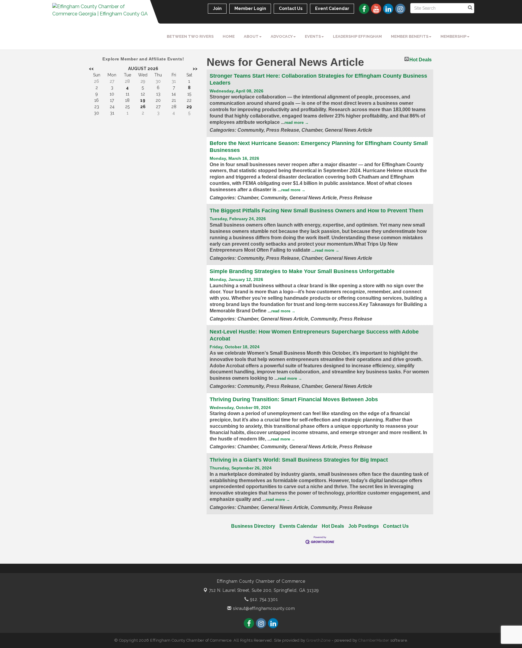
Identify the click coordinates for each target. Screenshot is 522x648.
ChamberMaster (373, 640)
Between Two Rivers (190, 36)
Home (229, 36)
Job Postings (363, 526)
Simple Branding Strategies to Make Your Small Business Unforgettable (302, 271)
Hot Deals (420, 59)
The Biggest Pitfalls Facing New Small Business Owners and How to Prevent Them (316, 211)
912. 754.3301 (263, 599)
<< (91, 68)
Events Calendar (298, 526)
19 (142, 100)
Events (313, 36)
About (251, 36)
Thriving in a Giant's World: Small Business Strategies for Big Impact (299, 460)
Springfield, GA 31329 (264, 590)
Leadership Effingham (357, 36)
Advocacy (282, 36)
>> (195, 68)
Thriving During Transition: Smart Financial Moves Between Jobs (294, 399)
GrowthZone (318, 640)
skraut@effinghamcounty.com (263, 608)
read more (294, 122)
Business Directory (253, 526)
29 (189, 106)
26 (143, 106)
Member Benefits (409, 36)
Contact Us (396, 526)
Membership (453, 36)
